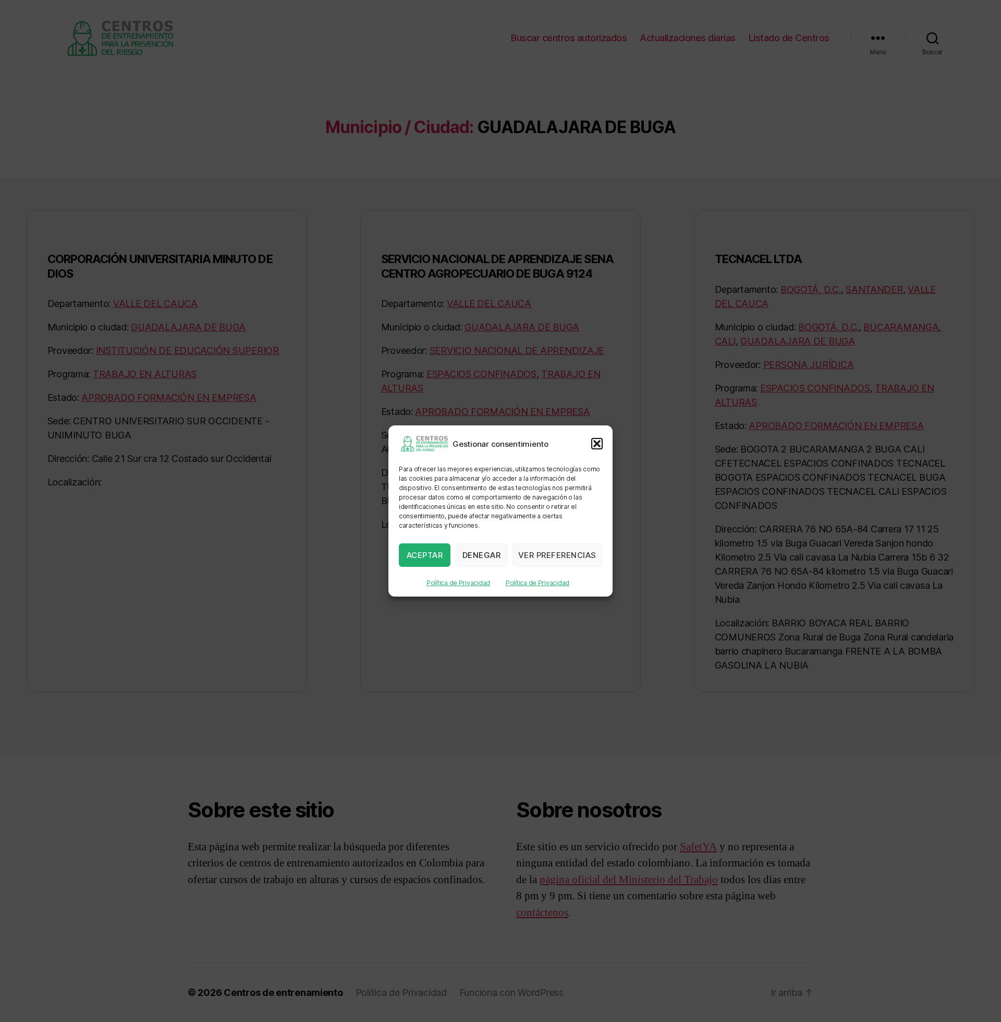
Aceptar (425, 555)
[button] (597, 443)
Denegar (481, 555)
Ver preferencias (557, 555)
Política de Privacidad (458, 583)
